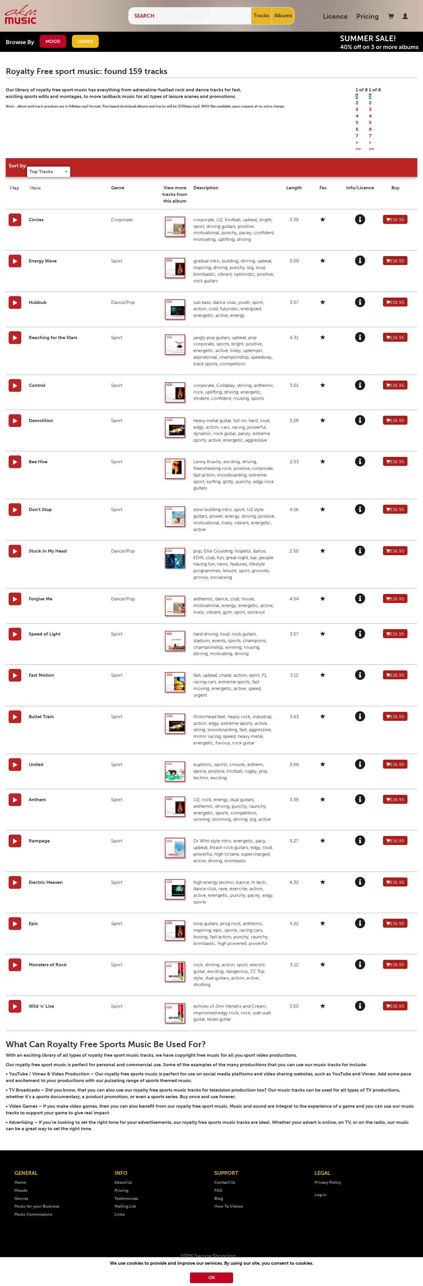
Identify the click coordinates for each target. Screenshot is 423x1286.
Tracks (261, 15)
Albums (283, 15)
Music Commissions (33, 1214)
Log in (320, 1194)
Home (20, 1182)
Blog (218, 1198)
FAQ (218, 1190)
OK (211, 1277)
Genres (21, 1198)
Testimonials (126, 1198)
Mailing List (125, 1206)
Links (120, 1214)
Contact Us (224, 1182)
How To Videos (228, 1206)
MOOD (52, 41)
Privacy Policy (328, 1182)
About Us (123, 1182)
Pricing (367, 16)
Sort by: (18, 165)
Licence (335, 16)
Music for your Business (36, 1206)
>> (358, 149)
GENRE (85, 41)
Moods (20, 1190)
